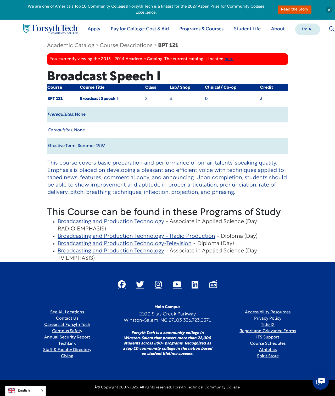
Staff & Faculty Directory (67, 350)
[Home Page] (50, 29)
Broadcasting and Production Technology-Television (125, 243)
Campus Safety (67, 331)
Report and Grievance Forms (267, 331)
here (229, 59)
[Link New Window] (122, 284)
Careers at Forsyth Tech (67, 325)
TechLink (67, 344)
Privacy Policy (267, 318)
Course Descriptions (126, 45)
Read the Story (294, 10)
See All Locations (67, 312)
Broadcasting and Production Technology (112, 221)
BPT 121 (168, 45)
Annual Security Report (67, 337)
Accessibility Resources (268, 312)
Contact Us (67, 318)
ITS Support (267, 337)
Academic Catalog (70, 45)
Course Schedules (268, 344)
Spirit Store (268, 356)
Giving (67, 356)
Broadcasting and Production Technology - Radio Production (136, 236)
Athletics (268, 350)
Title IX (268, 325)
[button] (308, 29)
